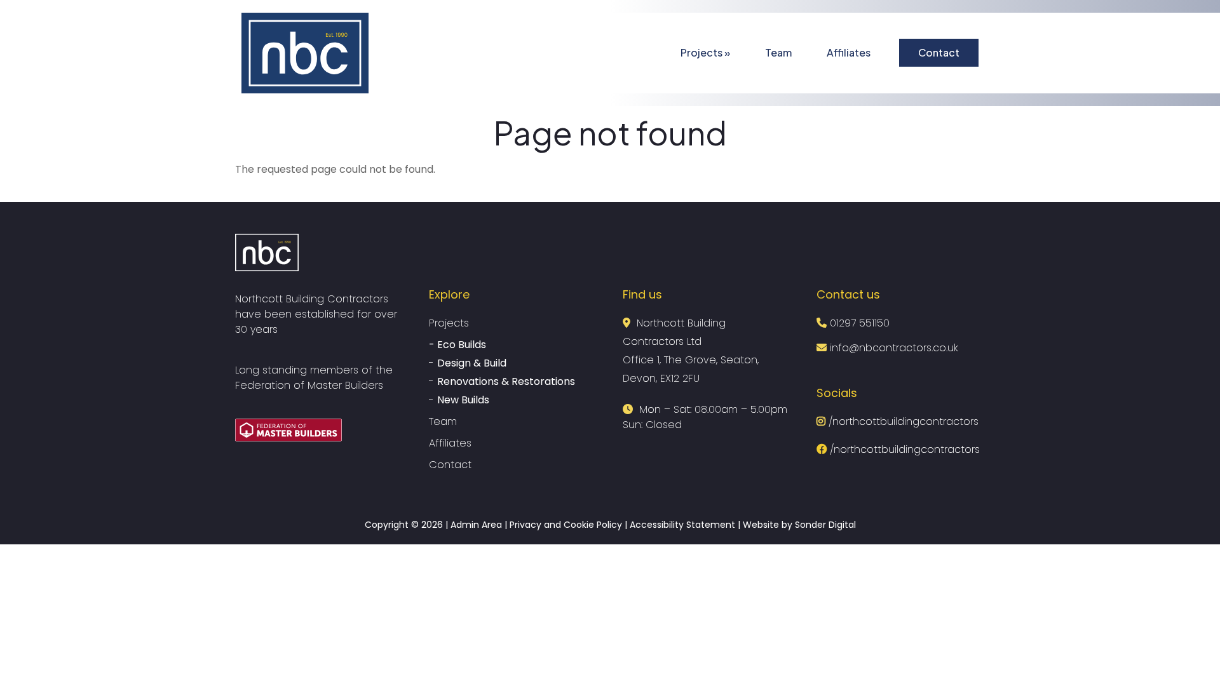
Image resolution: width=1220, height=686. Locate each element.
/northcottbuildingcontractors (902, 421)
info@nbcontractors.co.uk (892, 347)
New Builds (463, 400)
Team (778, 52)
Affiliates (849, 52)
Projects (705, 52)
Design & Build (471, 363)
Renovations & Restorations (506, 381)
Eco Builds (461, 344)
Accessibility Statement (682, 524)
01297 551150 (860, 323)
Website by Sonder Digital (799, 524)
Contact (938, 52)
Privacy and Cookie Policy (566, 524)
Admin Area (476, 524)
